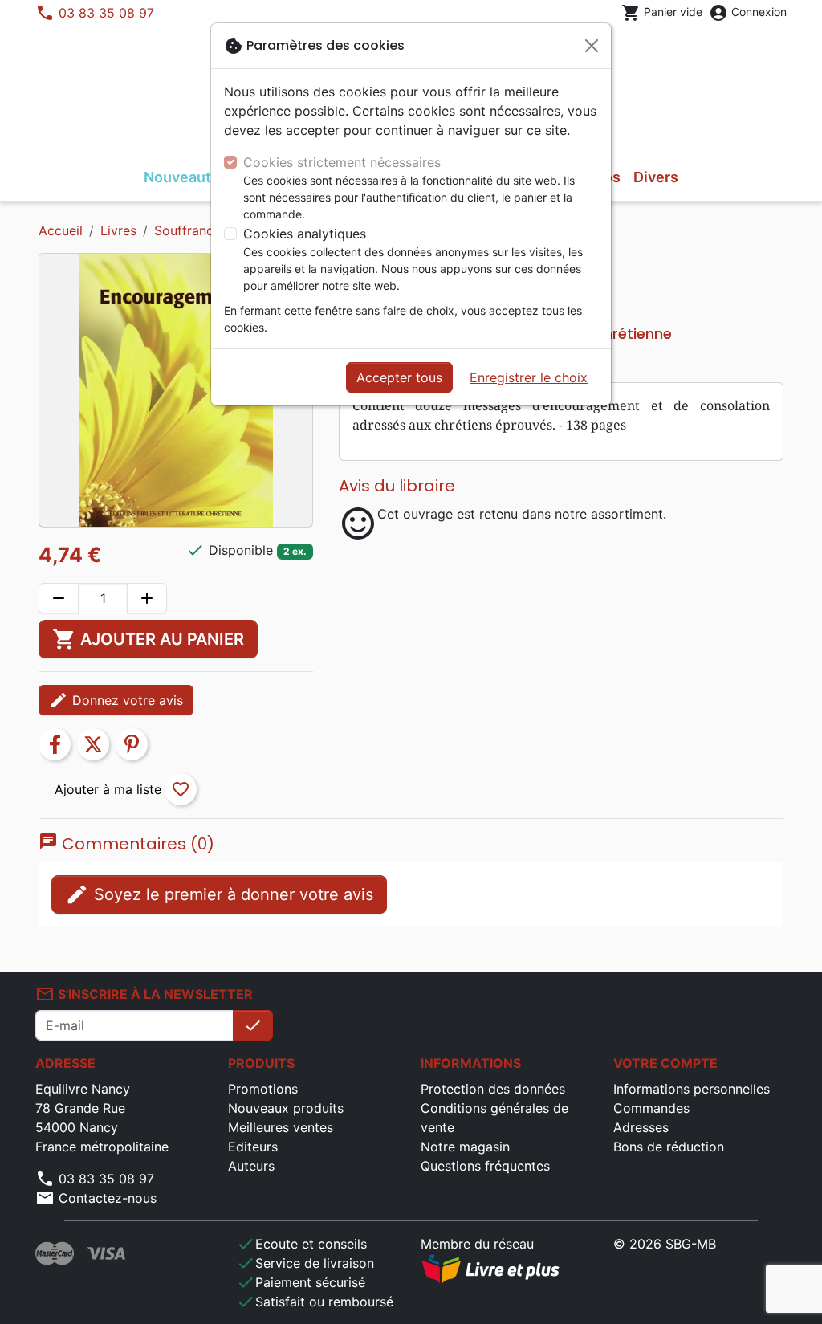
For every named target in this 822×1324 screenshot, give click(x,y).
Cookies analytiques (304, 234)
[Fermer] (591, 46)
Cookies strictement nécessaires (342, 162)
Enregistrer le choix (529, 377)
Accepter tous (399, 377)
